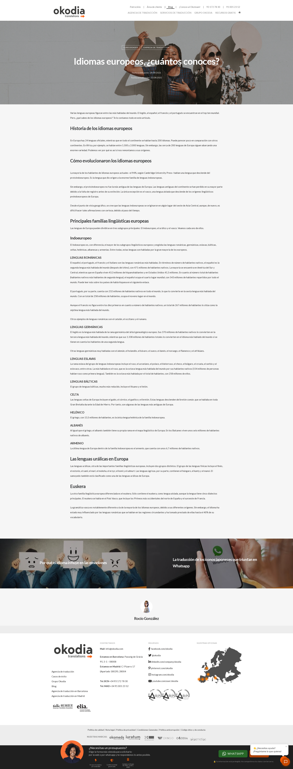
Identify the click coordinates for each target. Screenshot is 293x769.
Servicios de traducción (175, 12)
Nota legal (110, 730)
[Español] (240, 14)
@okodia (156, 655)
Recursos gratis (225, 12)
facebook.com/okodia (161, 648)
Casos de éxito (59, 676)
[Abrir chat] (286, 762)
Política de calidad (96, 730)
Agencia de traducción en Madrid (68, 696)
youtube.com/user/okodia (165, 681)
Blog (170, 7)
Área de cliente (154, 7)
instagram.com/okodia (162, 674)
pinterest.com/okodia (162, 668)
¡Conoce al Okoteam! (189, 7)
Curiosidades (131, 47)
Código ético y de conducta (193, 730)
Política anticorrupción (169, 730)
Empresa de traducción (156, 47)
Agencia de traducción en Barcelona (70, 691)
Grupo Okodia (203, 12)
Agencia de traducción (142, 12)
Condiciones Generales (147, 730)
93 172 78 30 (213, 7)
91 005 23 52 (233, 7)
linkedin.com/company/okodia (166, 661)
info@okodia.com (114, 648)
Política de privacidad (126, 730)
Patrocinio (135, 7)
